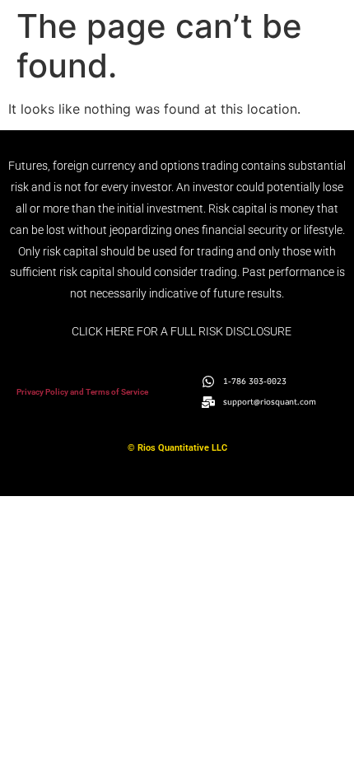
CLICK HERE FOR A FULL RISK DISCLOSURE (181, 331)
